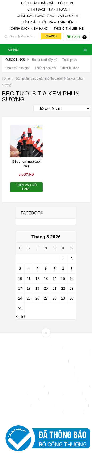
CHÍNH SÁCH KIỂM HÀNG (29, 28)
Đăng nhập (38, 393)
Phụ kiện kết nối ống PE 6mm (63, 399)
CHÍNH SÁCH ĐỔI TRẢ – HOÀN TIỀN (47, 22)
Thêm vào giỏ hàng (26, 186)
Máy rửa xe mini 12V (22, 399)
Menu (13, 50)
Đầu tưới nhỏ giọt (17, 68)
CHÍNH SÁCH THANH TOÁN (47, 9)
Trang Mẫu (74, 412)
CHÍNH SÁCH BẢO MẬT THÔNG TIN (47, 3)
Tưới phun (69, 60)
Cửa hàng (18, 393)
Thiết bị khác (70, 68)
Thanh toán (42, 405)
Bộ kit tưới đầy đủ (44, 60)
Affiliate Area (40, 347)
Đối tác (57, 393)
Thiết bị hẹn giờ (45, 68)
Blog (57, 347)
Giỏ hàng (73, 393)
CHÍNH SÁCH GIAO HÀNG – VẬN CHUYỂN (47, 15)
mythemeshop (53, 340)
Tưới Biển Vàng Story (46, 418)
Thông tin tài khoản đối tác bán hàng (36, 412)
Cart (78, 37)
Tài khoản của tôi (17, 405)
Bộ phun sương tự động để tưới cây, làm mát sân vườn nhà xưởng (46, 353)
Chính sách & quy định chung (46, 361)
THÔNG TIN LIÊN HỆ (69, 28)
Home (6, 78)
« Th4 (20, 316)
